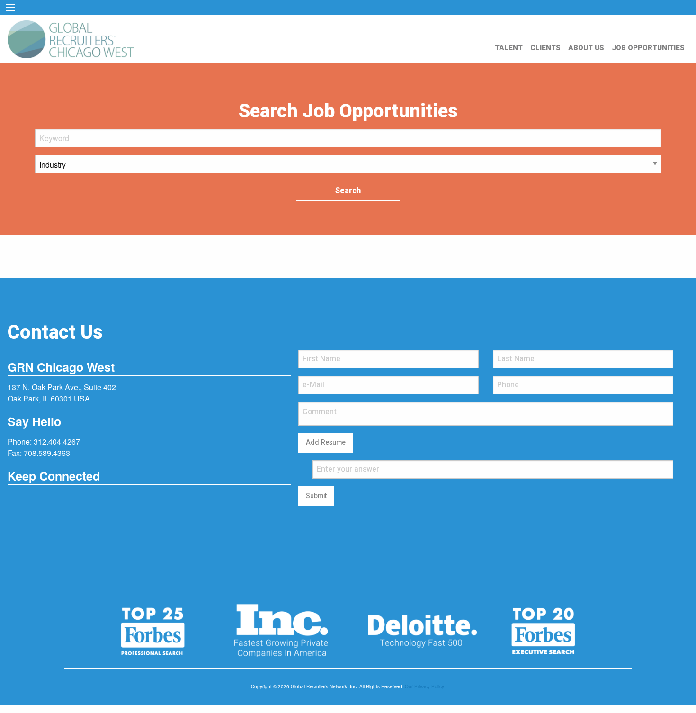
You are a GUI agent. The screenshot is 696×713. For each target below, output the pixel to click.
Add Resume (326, 442)
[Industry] (348, 168)
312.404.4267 (57, 441)
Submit (316, 496)
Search (348, 190)
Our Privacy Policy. (425, 686)
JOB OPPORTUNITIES (648, 48)
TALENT (509, 48)
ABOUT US (586, 48)
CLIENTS (545, 48)
